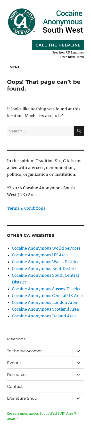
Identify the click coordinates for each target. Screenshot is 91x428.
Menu (15, 67)
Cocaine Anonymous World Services (46, 248)
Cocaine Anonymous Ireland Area (44, 315)
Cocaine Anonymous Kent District (44, 268)
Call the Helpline (58, 45)
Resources (17, 374)
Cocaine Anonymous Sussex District (46, 288)
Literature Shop (22, 398)
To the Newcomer (24, 351)
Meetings (16, 339)
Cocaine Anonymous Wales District (45, 261)
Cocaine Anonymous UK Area (40, 254)
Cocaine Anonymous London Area (44, 302)
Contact (15, 386)
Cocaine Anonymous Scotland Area (45, 309)
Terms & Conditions (26, 208)
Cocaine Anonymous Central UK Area (47, 295)
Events (14, 362)
